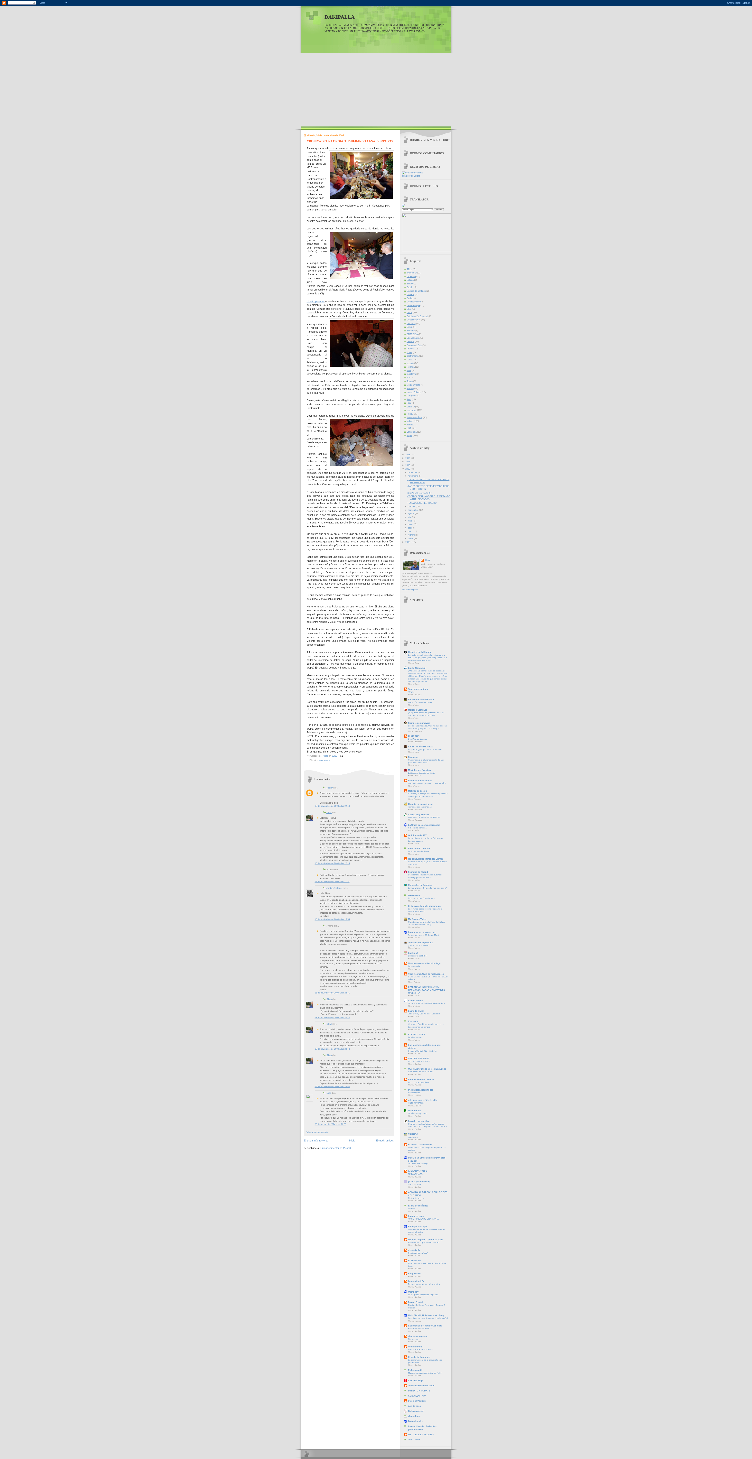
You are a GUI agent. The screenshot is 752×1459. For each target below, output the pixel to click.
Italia (409, 377)
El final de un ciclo (416, 1198)
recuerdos (412, 410)
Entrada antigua (385, 1140)
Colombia (411, 323)
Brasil (409, 287)
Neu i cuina (413, 1208)
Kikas (329, 812)
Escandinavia (413, 338)
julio (410, 517)
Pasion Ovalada (416, 1302)
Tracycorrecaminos (418, 689)
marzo (411, 531)
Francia (410, 348)
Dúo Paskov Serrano (417, 739)
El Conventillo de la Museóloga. (424, 906)
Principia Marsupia (417, 1226)
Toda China (414, 1439)
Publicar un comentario (317, 1132)
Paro (409, 399)
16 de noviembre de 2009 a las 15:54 (332, 919)
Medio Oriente (413, 385)
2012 (408, 458)
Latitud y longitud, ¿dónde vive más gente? (427, 888)
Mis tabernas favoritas (419, 770)
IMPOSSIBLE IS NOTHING (420, 1349)
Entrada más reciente (316, 1140)
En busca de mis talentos (421, 1079)
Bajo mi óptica (415, 1421)
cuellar (329, 788)
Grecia (410, 359)
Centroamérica (414, 301)
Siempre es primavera (419, 723)
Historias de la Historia (419, 652)
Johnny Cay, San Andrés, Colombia (424, 1014)
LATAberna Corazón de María (421, 773)
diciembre (413, 472)
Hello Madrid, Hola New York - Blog (426, 1315)
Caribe (410, 298)
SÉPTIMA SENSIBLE (418, 1058)
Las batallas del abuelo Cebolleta (425, 1326)
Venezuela (412, 432)
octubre (412, 506)
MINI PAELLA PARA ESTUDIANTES (424, 817)
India (409, 370)
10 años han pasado (417, 1113)
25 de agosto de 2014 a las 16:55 (330, 1124)
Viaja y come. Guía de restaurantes (426, 974)
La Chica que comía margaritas (424, 825)
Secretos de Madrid (418, 872)
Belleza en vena (416, 1411)
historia (410, 363)
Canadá (410, 294)
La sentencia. (414, 966)
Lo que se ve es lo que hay (422, 932)
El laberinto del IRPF (417, 956)
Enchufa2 (413, 953)
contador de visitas (411, 176)
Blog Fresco (414, 1273)
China (409, 312)
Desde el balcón (416, 1281)
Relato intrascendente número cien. (424, 1284)
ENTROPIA (412, 334)
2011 (408, 461)
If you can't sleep (417, 1401)
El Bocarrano (414, 1260)
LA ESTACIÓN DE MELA (420, 746)
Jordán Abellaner (334, 888)
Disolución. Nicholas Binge (420, 702)
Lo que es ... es (416, 1216)
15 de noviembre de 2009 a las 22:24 (332, 863)
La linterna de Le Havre (418, 851)
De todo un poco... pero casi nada (425, 1239)
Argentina (411, 276)
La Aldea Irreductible (418, 1121)
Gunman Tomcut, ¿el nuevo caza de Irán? (427, 783)
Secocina (413, 757)
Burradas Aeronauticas (420, 780)
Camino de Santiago (416, 291)
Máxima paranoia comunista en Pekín (425, 1373)
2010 (408, 465)
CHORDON (413, 736)
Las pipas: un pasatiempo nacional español (428, 1318)
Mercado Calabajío (417, 710)
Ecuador (411, 330)
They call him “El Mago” (418, 1164)
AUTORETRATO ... (416, 1103)
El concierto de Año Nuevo (420, 1328)
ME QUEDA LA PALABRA (421, 1434)
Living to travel (416, 1011)
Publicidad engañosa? (418, 1253)
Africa (409, 269)
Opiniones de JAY (417, 835)
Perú (409, 403)
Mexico (410, 388)
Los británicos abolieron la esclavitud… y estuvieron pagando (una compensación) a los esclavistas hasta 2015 (427, 657)
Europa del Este (414, 345)
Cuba (409, 327)
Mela (328, 1093)
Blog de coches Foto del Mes (421, 898)
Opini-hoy (413, 1292)
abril (410, 528)
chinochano (414, 1416)
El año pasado (316, 301)
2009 (408, 469)
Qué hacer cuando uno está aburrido (427, 1069)
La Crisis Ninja (415, 1380)
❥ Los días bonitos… (417, 828)
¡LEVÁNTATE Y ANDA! (418, 945)
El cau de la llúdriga (418, 1206)
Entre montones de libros (421, 699)
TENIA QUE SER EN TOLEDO (422, 503)
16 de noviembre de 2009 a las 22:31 (332, 993)
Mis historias (414, 1110)
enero (411, 538)
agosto (411, 513)
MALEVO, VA (414, 993)
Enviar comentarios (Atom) (335, 1148)
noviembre (413, 476)
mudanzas (413, 1137)
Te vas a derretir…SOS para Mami (423, 935)
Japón (410, 381)
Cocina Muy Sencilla (418, 814)
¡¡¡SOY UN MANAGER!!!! (419, 493)
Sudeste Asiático (414, 417)
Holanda (411, 367)
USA (409, 428)
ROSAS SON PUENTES (419, 1061)
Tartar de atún (414, 1184)
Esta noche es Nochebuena (421, 1072)
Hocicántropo (414, 1093)
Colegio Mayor (413, 320)
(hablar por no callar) (419, 1181)
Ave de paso (414, 1406)
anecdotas (412, 273)
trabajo (410, 421)
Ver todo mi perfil (410, 589)
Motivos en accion (417, 791)
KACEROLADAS (416, 1034)
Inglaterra (411, 374)
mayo (411, 524)
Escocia (410, 341)
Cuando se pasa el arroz (420, 804)
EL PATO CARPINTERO (420, 1144)
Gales (409, 352)
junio (410, 521)
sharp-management (418, 1336)
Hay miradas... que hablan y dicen (423, 1242)
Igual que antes (415, 1037)
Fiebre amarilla (415, 1370)
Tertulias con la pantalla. (420, 942)
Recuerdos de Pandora (420, 885)
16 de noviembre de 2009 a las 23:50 (332, 1086)
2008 (408, 542)
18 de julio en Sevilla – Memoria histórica (426, 1003)
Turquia (410, 424)
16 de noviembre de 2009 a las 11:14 (332, 881)
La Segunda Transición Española (423, 1295)
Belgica (410, 280)
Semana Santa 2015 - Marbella (422, 1051)
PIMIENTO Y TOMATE (419, 1391)
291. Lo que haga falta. (419, 1082)
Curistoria (413, 1021)
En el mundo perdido (419, 848)
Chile (409, 309)
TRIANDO (413, 1134)
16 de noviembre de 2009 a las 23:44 (332, 1049)
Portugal (411, 406)
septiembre (413, 510)
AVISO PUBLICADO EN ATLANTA (423, 1219)
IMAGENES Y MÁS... (418, 1171)
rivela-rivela (414, 1250)
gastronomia (325, 760)
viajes (409, 435)
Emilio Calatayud (417, 668)
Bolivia (410, 283)
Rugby (410, 414)
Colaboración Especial (417, 316)
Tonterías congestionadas (420, 807)
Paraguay (411, 395)
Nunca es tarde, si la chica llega (424, 963)
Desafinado (414, 895)
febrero (411, 535)
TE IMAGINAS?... (416, 1174)
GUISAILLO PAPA (417, 1396)
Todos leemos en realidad (421, 1385)
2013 (408, 454)
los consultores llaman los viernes (425, 859)
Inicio (352, 1140)
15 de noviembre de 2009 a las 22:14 (332, 806)
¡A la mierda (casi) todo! (420, 1090)
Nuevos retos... (415, 1339)
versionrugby (415, 1346)
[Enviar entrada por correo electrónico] (341, 756)
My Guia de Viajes (417, 919)
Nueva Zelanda (414, 392)
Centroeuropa (413, 305)
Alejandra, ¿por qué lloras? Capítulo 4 (425, 749)
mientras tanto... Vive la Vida (422, 1100)
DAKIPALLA (339, 17)
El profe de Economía (419, 1357)
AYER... (411, 692)
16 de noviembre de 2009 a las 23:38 (332, 1017)
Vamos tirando (415, 1000)
